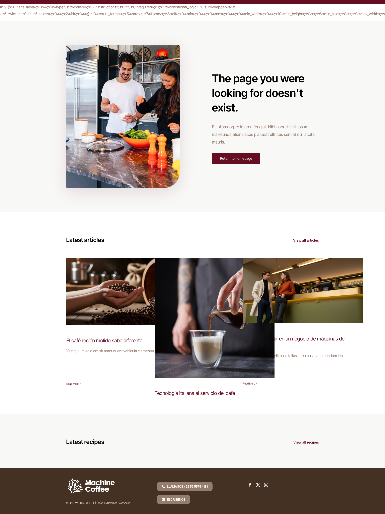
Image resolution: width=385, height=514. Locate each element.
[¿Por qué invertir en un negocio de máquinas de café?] (303, 290)
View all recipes (306, 442)
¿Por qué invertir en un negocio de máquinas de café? (303, 283)
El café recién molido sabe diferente (126, 287)
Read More (72, 383)
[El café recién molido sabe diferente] (126, 291)
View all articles (306, 240)
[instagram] (266, 485)
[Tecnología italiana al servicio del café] (215, 318)
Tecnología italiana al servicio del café (214, 314)
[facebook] (250, 485)
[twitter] (258, 485)
